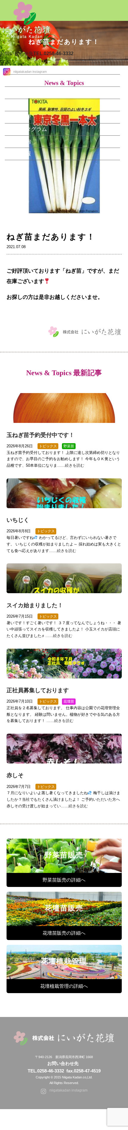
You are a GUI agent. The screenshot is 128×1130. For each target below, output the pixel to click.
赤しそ (15, 775)
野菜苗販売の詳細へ (64, 879)
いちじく (18, 520)
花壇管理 (20, 117)
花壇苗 (18, 105)
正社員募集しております (38, 690)
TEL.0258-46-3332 (46, 1071)
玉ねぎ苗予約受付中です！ (40, 435)
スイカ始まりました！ (35, 605)
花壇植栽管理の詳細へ (64, 986)
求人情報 (20, 154)
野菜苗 (18, 92)
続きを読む (74, 465)
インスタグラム (28, 129)
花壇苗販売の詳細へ (64, 933)
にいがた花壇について (36, 80)
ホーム (18, 68)
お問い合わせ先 (37, 53)
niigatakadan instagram (68, 1090)
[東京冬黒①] (64, 225)
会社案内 (20, 141)
